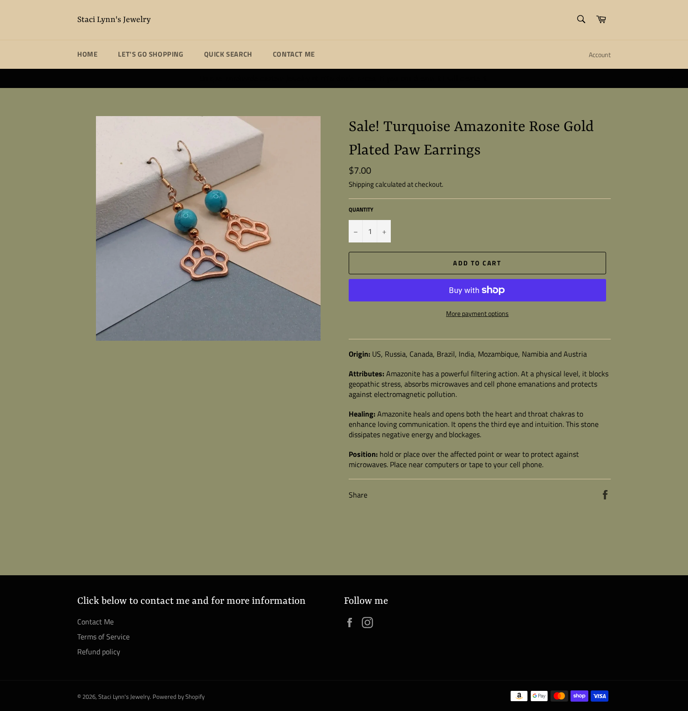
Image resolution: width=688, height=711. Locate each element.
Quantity (361, 210)
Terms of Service (103, 636)
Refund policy (98, 651)
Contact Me (294, 54)
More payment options (477, 313)
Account (600, 54)
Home (87, 54)
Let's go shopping (150, 54)
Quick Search (228, 54)
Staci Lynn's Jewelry (114, 19)
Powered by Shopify (179, 696)
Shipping (361, 184)
